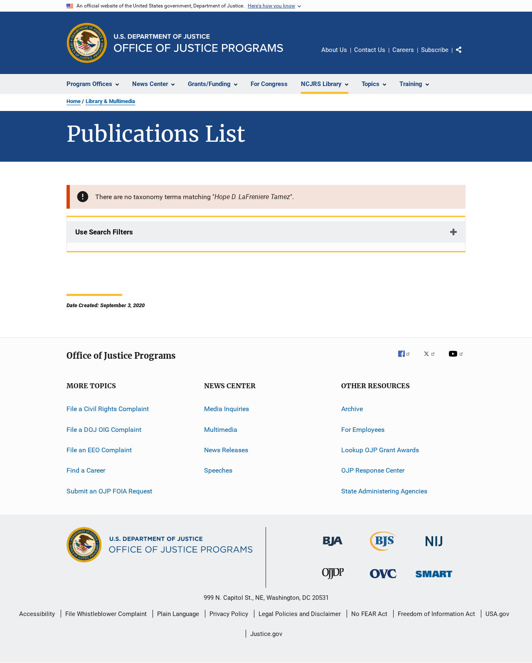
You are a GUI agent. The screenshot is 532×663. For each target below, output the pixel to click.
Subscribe (434, 50)
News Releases (226, 450)
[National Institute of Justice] (434, 547)
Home (73, 101)
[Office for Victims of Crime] (383, 580)
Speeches (218, 470)
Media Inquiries (226, 409)
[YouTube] (457, 359)
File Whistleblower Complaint (106, 614)
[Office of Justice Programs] (86, 42)
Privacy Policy (228, 614)
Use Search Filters (104, 232)
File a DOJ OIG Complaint (103, 430)
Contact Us (369, 50)
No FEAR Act (369, 614)
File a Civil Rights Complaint (107, 409)
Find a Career (85, 470)
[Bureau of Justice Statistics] (383, 552)
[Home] (198, 43)
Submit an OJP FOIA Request (109, 491)
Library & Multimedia (110, 101)
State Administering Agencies (384, 491)
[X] (432, 359)
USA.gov (497, 614)
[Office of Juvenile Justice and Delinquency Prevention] (333, 581)
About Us (334, 50)
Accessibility (37, 614)
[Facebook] (407, 359)
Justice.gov (266, 634)
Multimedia (220, 430)
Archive (352, 409)
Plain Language (178, 614)
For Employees (362, 430)
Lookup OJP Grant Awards (380, 450)
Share (465, 55)
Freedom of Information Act (436, 614)
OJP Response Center (372, 470)
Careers (403, 50)
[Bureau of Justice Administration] (332, 547)
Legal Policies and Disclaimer (300, 614)
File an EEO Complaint (99, 450)
